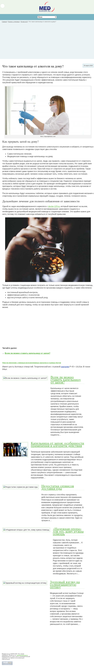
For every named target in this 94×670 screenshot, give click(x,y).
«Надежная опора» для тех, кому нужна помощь (68, 531)
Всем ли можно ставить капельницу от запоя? (27, 353)
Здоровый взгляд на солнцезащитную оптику (65, 584)
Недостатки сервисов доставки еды (57, 487)
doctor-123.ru (54, 206)
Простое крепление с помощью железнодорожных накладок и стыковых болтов (31, 363)
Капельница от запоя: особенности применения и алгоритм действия (57, 444)
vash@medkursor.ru (22, 655)
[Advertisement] (47, 41)
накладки (65, 367)
